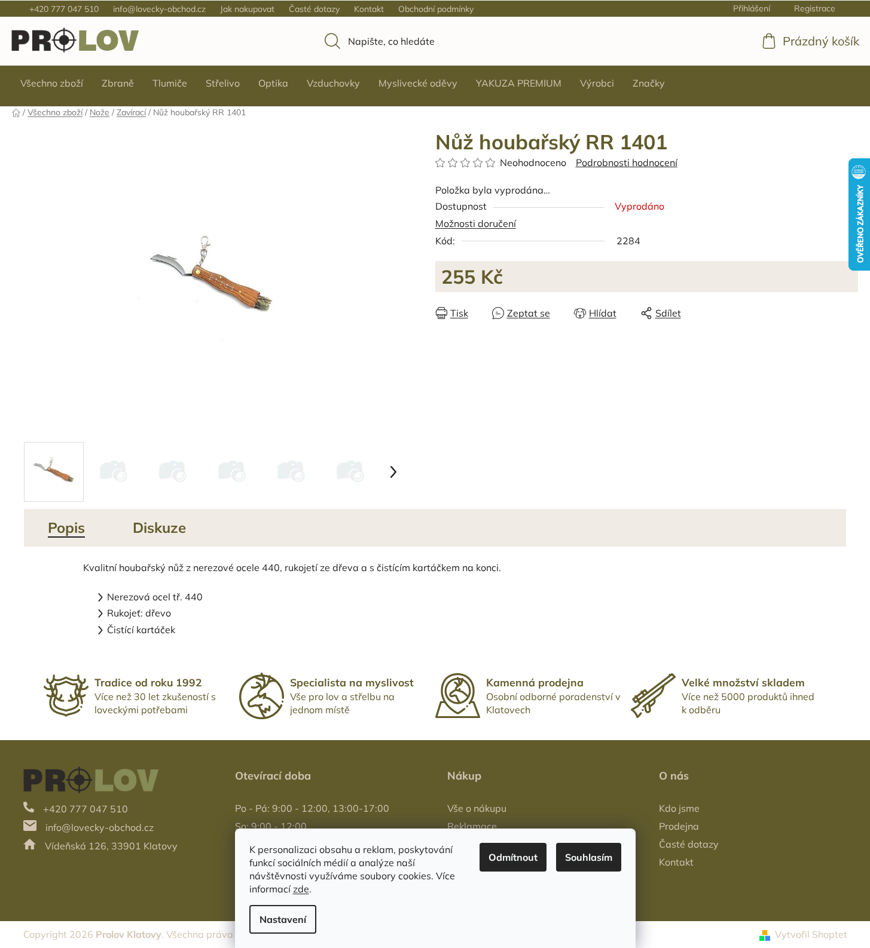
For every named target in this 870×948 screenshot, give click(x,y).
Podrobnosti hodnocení (626, 162)
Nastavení (283, 919)
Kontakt (369, 9)
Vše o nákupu (476, 808)
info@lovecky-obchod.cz (159, 9)
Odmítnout (513, 857)
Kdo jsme (679, 808)
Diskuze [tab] (159, 527)
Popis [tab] (66, 527)
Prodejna (679, 826)
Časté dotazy (314, 9)
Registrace (814, 8)
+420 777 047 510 (64, 9)
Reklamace (472, 826)
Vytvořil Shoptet (811, 934)
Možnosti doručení (475, 223)
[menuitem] (51, 83)
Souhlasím (588, 857)
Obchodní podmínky (436, 9)
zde (301, 889)
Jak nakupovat (247, 9)
